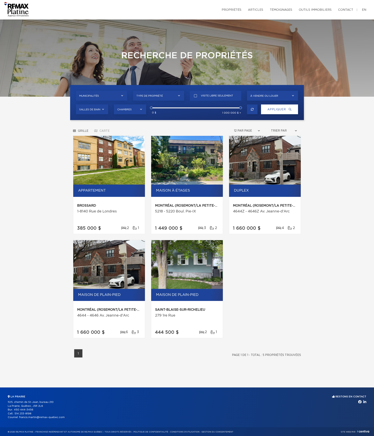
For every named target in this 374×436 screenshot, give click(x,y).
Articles (255, 9)
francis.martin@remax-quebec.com (42, 417)
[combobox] (101, 96)
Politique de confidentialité (150, 432)
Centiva (363, 431)
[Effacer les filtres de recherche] (252, 109)
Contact (345, 9)
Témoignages (281, 9)
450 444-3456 (23, 410)
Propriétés (231, 9)
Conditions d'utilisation (184, 432)
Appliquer (277, 109)
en (364, 9)
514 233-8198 (22, 413)
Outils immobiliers (315, 9)
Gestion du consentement (217, 432)
